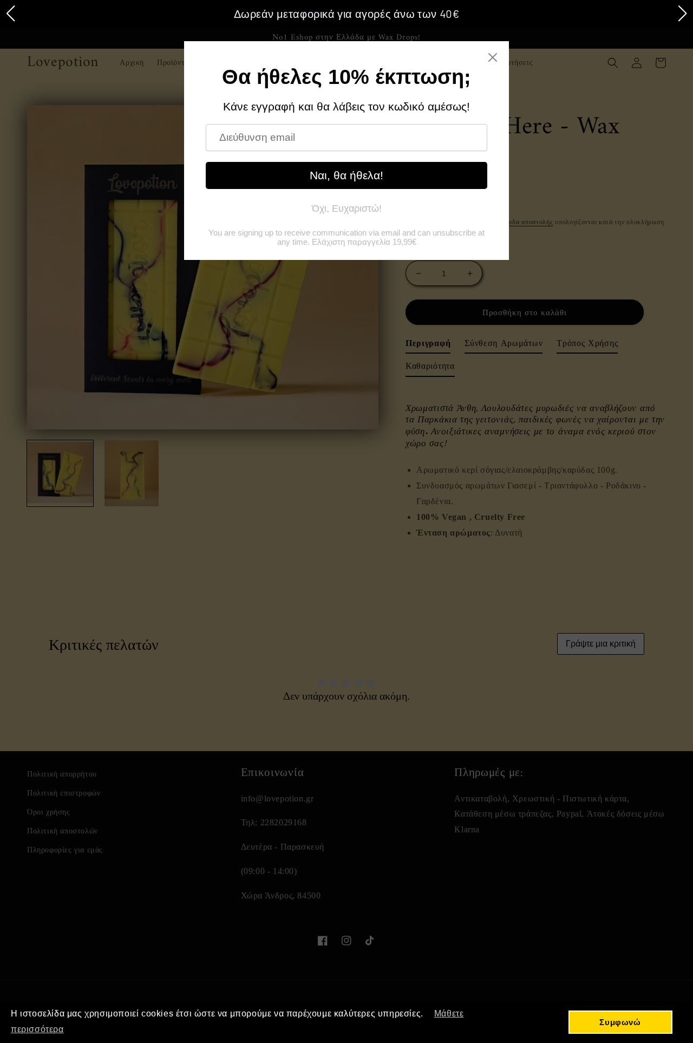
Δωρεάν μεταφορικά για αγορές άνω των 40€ (347, 13)
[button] (10, 13)
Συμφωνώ (619, 1022)
